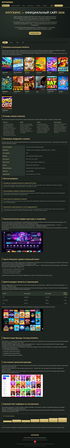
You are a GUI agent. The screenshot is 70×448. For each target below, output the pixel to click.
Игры (5, 42)
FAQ (23, 42)
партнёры (45, 5)
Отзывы (11, 42)
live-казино (38, 5)
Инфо (17, 42)
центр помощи (5, 5)
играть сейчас (35, 33)
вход (52, 5)
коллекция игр (30, 5)
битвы (23, 5)
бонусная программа (15, 5)
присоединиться (58, 5)
